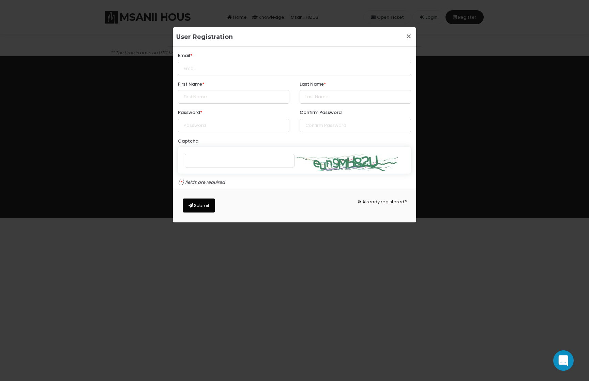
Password (189, 112)
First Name (190, 84)
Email (184, 55)
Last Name (312, 84)
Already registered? (384, 202)
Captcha (188, 141)
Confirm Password (321, 112)
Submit (201, 205)
